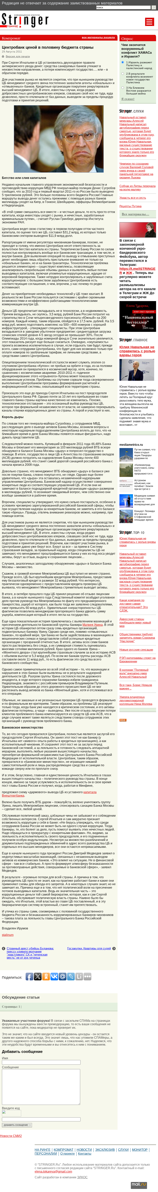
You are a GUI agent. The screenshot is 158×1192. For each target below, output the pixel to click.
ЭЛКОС (82, 1177)
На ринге (42, 1149)
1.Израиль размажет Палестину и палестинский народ (139, 65)
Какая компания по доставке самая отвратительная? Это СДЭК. (133, 605)
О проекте (67, 1153)
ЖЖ (129, 273)
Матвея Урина (92, 624)
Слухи (123, 1149)
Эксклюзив (105, 1149)
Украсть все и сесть (132, 197)
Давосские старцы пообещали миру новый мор (135, 622)
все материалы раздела (98, 37)
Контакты (84, 1153)
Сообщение (10, 1067)
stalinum (7, 935)
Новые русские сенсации (136, 649)
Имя (5, 1058)
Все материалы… (135, 214)
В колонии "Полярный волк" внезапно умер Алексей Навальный (133, 673)
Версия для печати (18, 56)
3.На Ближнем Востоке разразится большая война (138, 90)
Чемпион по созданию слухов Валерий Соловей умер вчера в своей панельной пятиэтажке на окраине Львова (136, 170)
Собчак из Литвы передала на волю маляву (137, 187)
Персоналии (46, 1153)
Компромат (63, 1149)
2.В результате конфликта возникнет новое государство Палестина (139, 78)
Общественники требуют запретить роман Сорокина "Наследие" (137, 638)
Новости (84, 1149)
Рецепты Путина (130, 206)
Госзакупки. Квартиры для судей (89, 948)
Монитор (140, 1149)
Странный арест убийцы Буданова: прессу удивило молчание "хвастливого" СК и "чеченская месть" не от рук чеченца (30, 953)
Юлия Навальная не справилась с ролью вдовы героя (137, 351)
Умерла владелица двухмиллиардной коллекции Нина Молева (135, 700)
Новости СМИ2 (11, 1136)
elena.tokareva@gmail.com (53, 1171)
